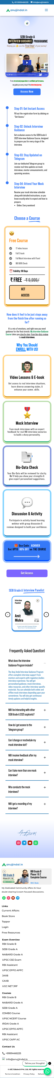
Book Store (8, 916)
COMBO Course (11, 1013)
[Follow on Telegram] (24, 843)
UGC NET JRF (10, 986)
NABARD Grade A (12, 954)
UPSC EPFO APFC (12, 970)
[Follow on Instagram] (18, 843)
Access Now (27, 91)
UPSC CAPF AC (11, 1039)
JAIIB (5, 975)
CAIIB (5, 981)
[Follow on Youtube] (30, 843)
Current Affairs (10, 910)
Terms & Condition (12, 1074)
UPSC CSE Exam (11, 959)
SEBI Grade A (10, 949)
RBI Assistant (10, 965)
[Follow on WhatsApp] (35, 843)
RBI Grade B (9, 944)
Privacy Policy (29, 1074)
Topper (6, 921)
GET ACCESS (25, 292)
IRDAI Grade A (10, 1023)
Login (5, 927)
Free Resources (11, 932)
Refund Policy (43, 1074)
